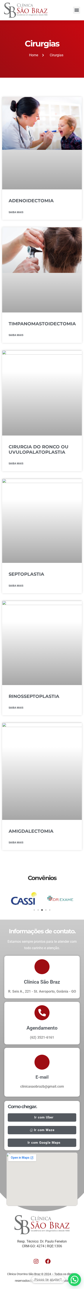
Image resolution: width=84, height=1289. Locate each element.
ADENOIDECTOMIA (31, 200)
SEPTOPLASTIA (26, 574)
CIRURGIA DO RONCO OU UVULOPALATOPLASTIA (38, 449)
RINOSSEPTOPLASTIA (34, 696)
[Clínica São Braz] (42, 966)
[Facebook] (48, 1261)
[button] (76, 10)
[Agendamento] (42, 1012)
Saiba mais (16, 212)
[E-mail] (42, 1062)
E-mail (42, 1077)
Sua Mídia (61, 1280)
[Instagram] (36, 1261)
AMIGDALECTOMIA (31, 831)
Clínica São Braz (42, 982)
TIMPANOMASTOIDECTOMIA (42, 323)
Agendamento (42, 1028)
